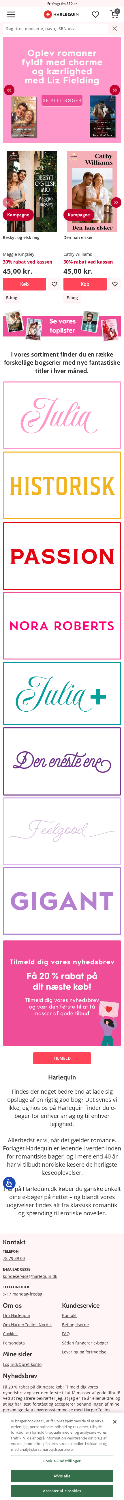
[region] (62, 1456)
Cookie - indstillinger (62, 1461)
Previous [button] (9, 90)
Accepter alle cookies (62, 1490)
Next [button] (115, 90)
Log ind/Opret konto (22, 1364)
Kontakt (69, 1315)
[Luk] (114, 1421)
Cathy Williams (77, 254)
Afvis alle (62, 1476)
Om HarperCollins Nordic (27, 1324)
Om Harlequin (16, 1315)
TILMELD (62, 1058)
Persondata (14, 1343)
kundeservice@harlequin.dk (30, 1276)
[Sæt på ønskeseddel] (54, 284)
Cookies (10, 1333)
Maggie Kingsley (18, 254)
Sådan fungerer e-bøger (85, 1343)
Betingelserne (75, 1324)
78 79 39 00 (14, 1258)
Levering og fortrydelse (84, 1352)
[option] (62, 89)
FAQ (66, 1333)
